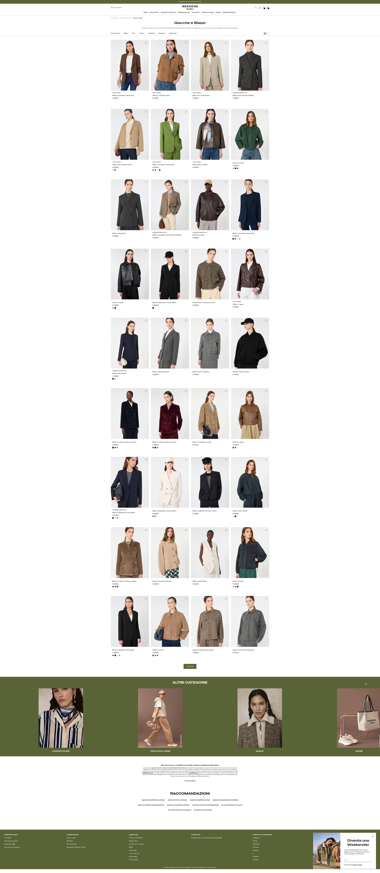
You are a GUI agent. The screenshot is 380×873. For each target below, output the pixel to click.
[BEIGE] (233, 168)
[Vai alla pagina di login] (260, 8)
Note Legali (133, 850)
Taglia (125, 33)
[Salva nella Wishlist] (146, 43)
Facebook (256, 844)
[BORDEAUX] (115, 447)
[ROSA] (233, 516)
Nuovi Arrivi (116, 33)
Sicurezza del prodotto (12, 847)
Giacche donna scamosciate (151, 805)
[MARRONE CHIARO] (117, 447)
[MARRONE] (113, 308)
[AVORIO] (155, 308)
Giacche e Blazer (138, 18)
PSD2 (131, 847)
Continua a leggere (190, 780)
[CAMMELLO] (115, 170)
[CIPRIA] (157, 170)
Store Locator (71, 837)
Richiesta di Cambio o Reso (76, 847)
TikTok (255, 841)
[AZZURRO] (115, 378)
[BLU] (153, 170)
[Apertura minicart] (270, 7)
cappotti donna (193, 772)
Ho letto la (354, 864)
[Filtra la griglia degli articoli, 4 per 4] (265, 33)
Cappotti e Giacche (125, 18)
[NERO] (155, 170)
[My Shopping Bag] (268, 8)
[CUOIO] (117, 518)
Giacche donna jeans (200, 800)
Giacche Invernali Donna (153, 800)
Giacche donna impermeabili (205, 805)
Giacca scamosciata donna (225, 800)
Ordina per (172, 33)
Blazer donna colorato (179, 810)
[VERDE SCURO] (235, 168)
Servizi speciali (72, 844)
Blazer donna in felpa (232, 805)
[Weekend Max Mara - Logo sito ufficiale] (190, 8)
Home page (114, 18)
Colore (141, 33)
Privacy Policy (133, 859)
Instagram (256, 837)
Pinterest (256, 850)
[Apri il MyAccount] (261, 7)
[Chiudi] (373, 836)
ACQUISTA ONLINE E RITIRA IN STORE (190, 1)
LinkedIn (256, 859)
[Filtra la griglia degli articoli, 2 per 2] (268, 33)
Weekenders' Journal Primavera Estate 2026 (206, 837)
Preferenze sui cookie (136, 844)
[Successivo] (365, 683)
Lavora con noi (134, 853)
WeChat (255, 856)
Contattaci (7, 837)
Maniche (162, 33)
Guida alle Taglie (9, 844)
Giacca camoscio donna (178, 805)
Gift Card (70, 841)
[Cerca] (256, 8)
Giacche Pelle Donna (177, 800)
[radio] (113, 170)
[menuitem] (146, 13)
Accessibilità (133, 856)
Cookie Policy (133, 841)
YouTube (256, 847)
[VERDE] (159, 170)
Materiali (151, 33)
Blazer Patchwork (203, 810)
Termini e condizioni (136, 837)
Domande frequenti (11, 841)
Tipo (133, 33)
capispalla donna (147, 772)
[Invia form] (371, 860)
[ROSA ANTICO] (113, 170)
